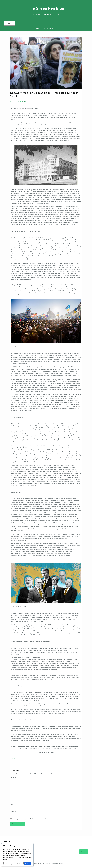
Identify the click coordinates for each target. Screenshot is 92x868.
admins (24, 101)
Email (13, 804)
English (8, 23)
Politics (14, 759)
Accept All (27, 863)
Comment (14, 777)
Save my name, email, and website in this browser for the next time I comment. (36, 819)
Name (13, 797)
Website (13, 811)
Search (83, 852)
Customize (7, 863)
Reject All (17, 863)
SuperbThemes (58, 863)
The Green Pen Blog (46, 8)
